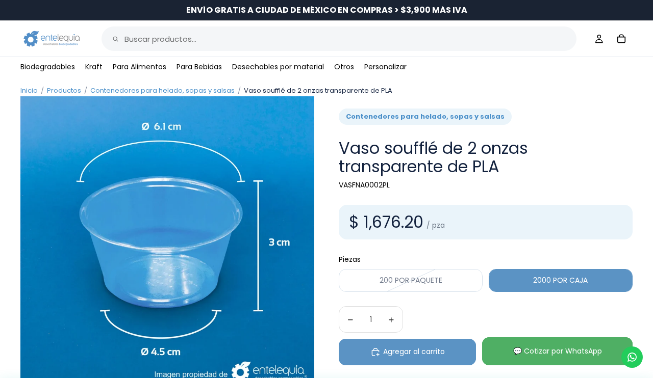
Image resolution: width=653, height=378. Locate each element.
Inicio (29, 90)
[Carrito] (621, 39)
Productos (64, 90)
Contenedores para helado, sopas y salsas (162, 90)
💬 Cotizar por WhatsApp (557, 351)
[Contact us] (632, 357)
